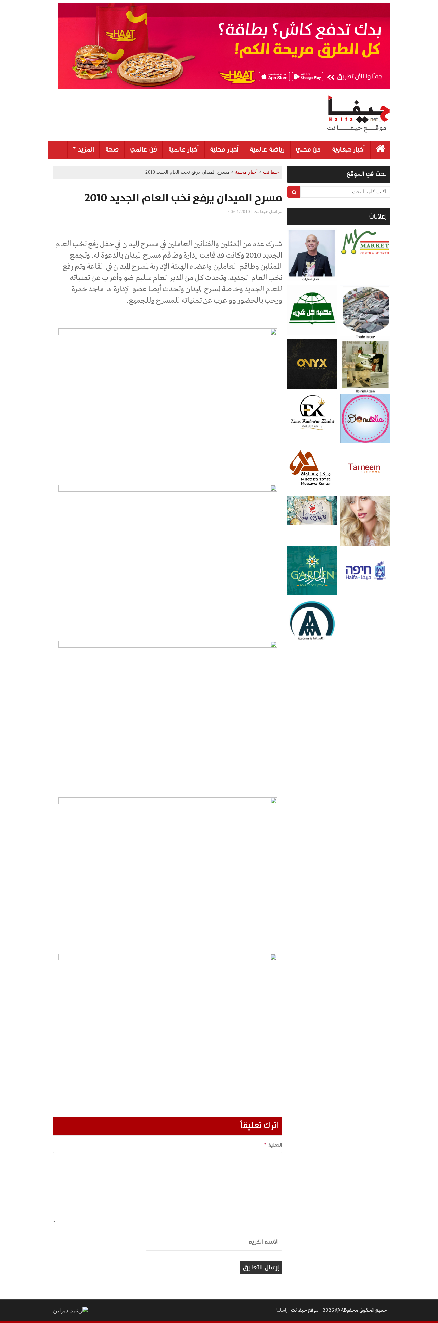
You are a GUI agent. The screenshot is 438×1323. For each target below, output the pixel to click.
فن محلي (308, 149)
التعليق (273, 1145)
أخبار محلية (224, 149)
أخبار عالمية (183, 149)
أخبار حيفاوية (348, 149)
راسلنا (281, 1310)
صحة (112, 149)
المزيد (85, 149)
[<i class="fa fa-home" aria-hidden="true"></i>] (380, 150)
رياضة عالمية (267, 149)
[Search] (294, 192)
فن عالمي (143, 149)
